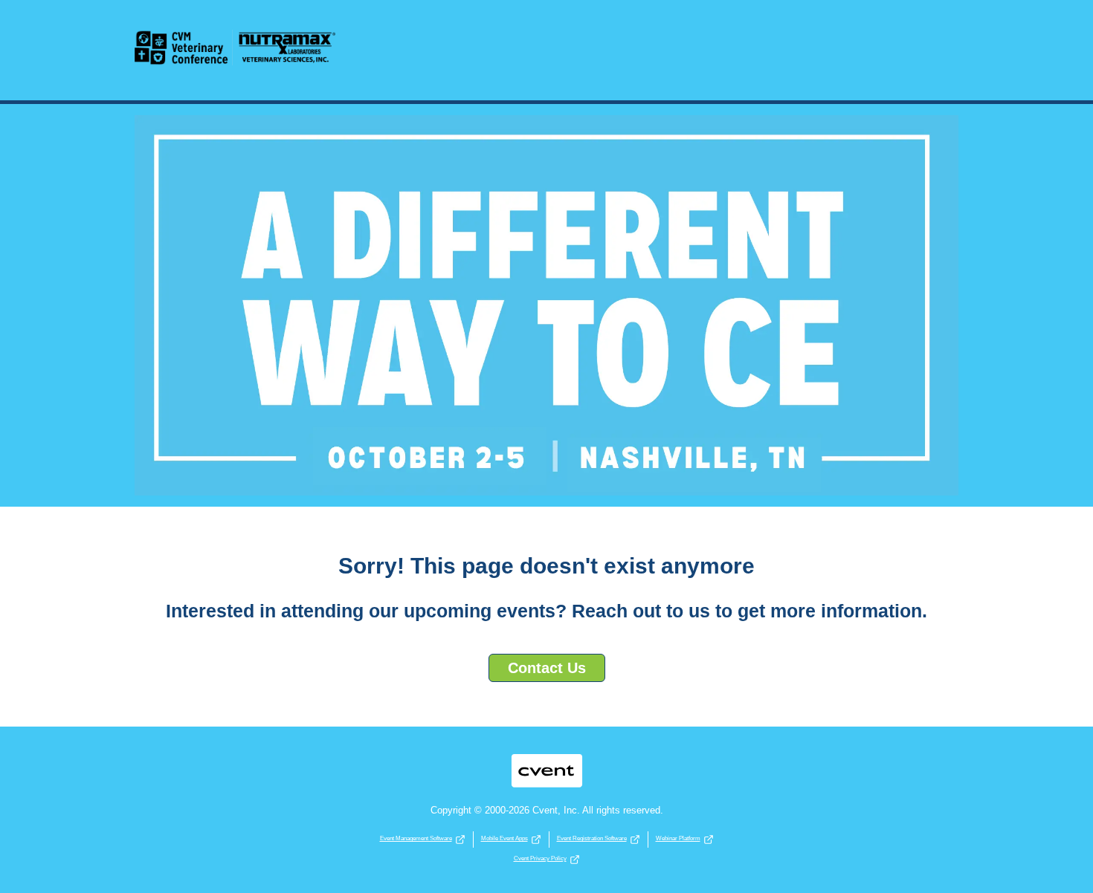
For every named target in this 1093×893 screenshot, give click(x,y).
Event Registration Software (592, 838)
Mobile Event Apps (504, 838)
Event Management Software (416, 838)
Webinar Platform (678, 838)
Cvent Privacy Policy (540, 858)
